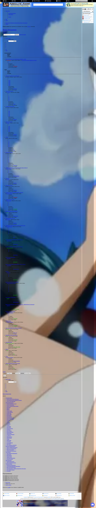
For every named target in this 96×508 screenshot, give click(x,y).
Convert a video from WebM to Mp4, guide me (14, 192)
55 (8, 146)
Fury (14, 150)
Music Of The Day (9, 121)
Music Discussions (9, 30)
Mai (7, 212)
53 (8, 144)
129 (9, 127)
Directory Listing (72, 495)
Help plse (7, 178)
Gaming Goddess (10, 312)
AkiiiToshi (15, 88)
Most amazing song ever (10, 218)
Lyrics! (7, 137)
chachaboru (15, 255)
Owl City (7, 271)
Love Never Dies (9, 342)
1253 (9, 80)
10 (8, 97)
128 (9, 126)
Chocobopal (9, 240)
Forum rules (5, 31)
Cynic (7, 356)
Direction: (22, 373)
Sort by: (13, 373)
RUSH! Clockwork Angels (10, 311)
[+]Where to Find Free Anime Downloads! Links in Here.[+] (17, 167)
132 (9, 131)
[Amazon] (92, 9)
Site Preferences (87, 11)
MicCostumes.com (87, 20)
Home (5, 0)
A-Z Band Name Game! (10, 106)
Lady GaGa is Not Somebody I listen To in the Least (15, 225)
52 (8, 143)
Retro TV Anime (37, 0)
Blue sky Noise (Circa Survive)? (12, 211)
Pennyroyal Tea (10, 247)
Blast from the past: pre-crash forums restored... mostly (16, 59)
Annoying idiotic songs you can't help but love (14, 246)
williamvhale (15, 216)
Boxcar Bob (9, 200)
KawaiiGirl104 (9, 226)
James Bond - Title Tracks (10, 297)
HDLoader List (59, 495)
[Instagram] (89, 9)
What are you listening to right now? (12, 75)
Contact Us (36, 497)
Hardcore (8, 92)
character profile (84, 3)
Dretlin (8, 298)
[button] (8, 38)
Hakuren (8, 305)
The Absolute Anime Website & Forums (29, 60)
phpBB (9, 487)
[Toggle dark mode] (92, 1)
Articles (59, 0)
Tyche (14, 104)
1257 (9, 85)
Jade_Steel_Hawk (10, 343)
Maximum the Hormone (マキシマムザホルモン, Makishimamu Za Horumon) (20, 304)
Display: (5, 373)
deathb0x (15, 119)
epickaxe (15, 183)
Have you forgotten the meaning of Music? (14, 328)
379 (9, 115)
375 (9, 111)
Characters (24, 0)
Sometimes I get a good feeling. (12, 335)
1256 (9, 84)
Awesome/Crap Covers (10, 199)
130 (9, 128)
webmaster (9, 60)
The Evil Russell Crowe (11, 283)
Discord (28, 26)
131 (9, 130)
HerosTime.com (86, 18)
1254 (9, 81)
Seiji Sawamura (16, 176)
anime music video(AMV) (10, 257)
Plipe (14, 237)
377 (9, 113)
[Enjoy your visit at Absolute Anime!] (19, 4)
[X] (85, 9)
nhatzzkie (8, 258)
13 (8, 100)
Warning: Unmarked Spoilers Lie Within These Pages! (19, 6)
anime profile (77, 3)
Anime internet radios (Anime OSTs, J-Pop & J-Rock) (16, 264)
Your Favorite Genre (9, 91)
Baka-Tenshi (9, 168)
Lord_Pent (15, 165)
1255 (9, 82)
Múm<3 (7, 349)
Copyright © (26, 497)
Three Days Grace (9, 185)
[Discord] (91, 9)
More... (68, 0)
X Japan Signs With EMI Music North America (14, 239)
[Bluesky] (87, 9)
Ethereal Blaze (16, 302)
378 (9, 114)
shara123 (15, 190)
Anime (14, 0)
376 (9, 112)
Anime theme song (9, 152)
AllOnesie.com (86, 22)
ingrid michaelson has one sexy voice (13, 363)
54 (8, 145)
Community (49, 0)
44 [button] (6, 49)
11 (8, 98)
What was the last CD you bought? (12, 282)
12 (8, 99)
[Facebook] (83, 9)
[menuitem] (12, 13)
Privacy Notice (40, 497)
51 (8, 141)
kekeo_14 (15, 332)
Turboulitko (9, 265)
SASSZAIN (15, 209)
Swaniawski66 (9, 193)
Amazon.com (86, 15)
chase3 (8, 179)
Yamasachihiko (16, 269)
